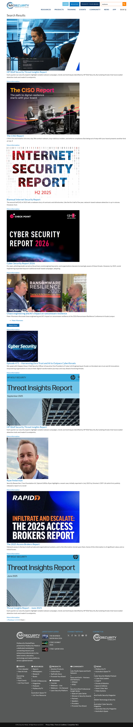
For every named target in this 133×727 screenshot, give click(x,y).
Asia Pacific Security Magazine (104, 695)
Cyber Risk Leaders (102, 678)
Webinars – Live (56, 685)
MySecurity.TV (100, 669)
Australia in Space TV (38, 693)
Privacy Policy (50, 725)
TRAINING (71, 9)
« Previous (10, 620)
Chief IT (98, 681)
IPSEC (74, 684)
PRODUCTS (59, 9)
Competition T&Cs (73, 725)
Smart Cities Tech (101, 688)
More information (13, 81)
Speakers (75, 701)
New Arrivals (22, 671)
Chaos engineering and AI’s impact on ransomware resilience (37, 313)
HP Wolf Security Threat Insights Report (27, 72)
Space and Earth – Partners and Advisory (80, 678)
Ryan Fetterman (15, 480)
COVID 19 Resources (39, 681)
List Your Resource (39, 695)
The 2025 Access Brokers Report (23, 544)
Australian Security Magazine (105, 709)
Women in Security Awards (81, 696)
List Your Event (23, 683)
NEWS (106, 9)
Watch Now (13, 325)
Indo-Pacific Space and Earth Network (80, 672)
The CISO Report (15, 135)
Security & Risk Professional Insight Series (80, 690)
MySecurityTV (38, 688)
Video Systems (100, 691)
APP (114, 9)
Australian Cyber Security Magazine (103, 705)
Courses (54, 683)
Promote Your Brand (58, 676)
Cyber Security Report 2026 (21, 263)
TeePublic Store (56, 674)
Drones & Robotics (102, 683)
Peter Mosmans (17, 320)
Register (74, 4)
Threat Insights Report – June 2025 (24, 608)
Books (35, 676)
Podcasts (36, 686)
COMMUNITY (95, 9)
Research (36, 674)
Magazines (36, 683)
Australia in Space (101, 711)
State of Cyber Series (79, 693)
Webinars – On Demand (59, 688)
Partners (75, 698)
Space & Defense (101, 686)
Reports (35, 669)
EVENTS (82, 9)
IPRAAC (75, 682)
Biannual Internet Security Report (23, 199)
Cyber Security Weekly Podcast (105, 676)
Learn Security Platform (59, 690)
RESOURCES (46, 9)
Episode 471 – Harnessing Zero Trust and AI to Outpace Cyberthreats (41, 363)
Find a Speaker (23, 669)
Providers (75, 703)
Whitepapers (37, 671)
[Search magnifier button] (124, 4)
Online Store (55, 671)
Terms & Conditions (61, 725)
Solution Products (57, 669)
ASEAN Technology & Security (104, 700)
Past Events (22, 680)
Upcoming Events (20, 677)
